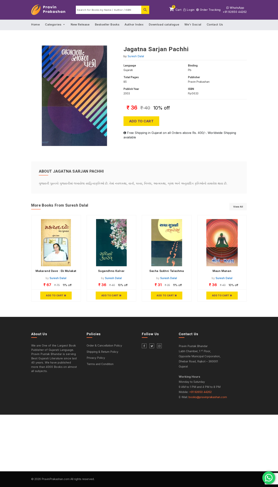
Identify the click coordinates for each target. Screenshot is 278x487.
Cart (177, 9)
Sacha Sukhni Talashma (166, 271)
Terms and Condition (100, 364)
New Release (80, 24)
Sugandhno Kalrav (111, 271)
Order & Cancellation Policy (104, 345)
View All (238, 206)
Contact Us (215, 24)
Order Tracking (210, 10)
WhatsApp (236, 7)
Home (35, 24)
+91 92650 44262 (235, 12)
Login (190, 10)
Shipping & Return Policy (102, 351)
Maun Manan (222, 271)
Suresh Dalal (136, 56)
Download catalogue (164, 24)
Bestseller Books (107, 24)
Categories (53, 24)
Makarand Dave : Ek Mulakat (56, 271)
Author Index (134, 24)
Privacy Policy (96, 358)
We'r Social (192, 24)
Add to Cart (141, 121)
